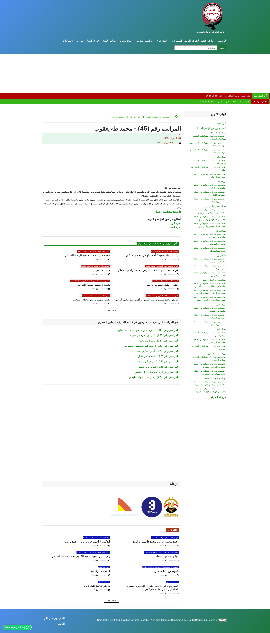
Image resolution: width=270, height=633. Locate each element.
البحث (61, 623)
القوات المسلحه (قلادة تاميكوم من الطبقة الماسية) (162, 266)
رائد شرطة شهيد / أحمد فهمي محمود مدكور (152, 255)
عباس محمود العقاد (167, 556)
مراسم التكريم (144, 40)
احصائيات (68, 40)
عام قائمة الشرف (103, 567)
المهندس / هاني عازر (166, 571)
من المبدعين (221, 304)
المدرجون (162, 40)
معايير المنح (109, 40)
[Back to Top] (5, 627)
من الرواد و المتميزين (217, 353)
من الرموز (221, 255)
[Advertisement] (185, 73)
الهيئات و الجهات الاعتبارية (215, 378)
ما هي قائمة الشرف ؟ (97, 585)
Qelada (190, 620)
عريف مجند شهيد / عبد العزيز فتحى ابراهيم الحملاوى (147, 270)
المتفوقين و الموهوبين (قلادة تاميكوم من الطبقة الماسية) (160, 567)
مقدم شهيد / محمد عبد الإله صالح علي (87, 255)
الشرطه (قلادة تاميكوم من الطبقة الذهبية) (164, 251)
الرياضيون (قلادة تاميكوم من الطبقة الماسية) (95, 266)
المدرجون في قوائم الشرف (210, 128)
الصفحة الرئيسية (100, 571)
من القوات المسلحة (218, 132)
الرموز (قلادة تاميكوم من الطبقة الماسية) (165, 538)
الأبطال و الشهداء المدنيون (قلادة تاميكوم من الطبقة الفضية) (90, 281)
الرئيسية (222, 40)
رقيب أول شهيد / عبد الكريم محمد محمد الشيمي (80, 556)
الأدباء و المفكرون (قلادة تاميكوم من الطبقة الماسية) (161, 552)
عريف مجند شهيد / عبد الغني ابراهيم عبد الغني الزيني (147, 299)
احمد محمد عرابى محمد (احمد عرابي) (156, 541)
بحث (222, 47)
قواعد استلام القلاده (88, 40)
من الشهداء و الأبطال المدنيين (214, 280)
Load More (111, 310)
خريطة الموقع (218, 397)
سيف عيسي (102, 270)
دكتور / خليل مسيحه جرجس (162, 284)
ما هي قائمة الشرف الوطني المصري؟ (192, 40)
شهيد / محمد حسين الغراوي (93, 284)
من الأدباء (222, 181)
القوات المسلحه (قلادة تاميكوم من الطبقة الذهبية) (93, 251)
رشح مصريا (126, 40)
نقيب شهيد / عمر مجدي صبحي (91, 299)
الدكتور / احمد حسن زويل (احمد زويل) (87, 541)
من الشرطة (221, 231)
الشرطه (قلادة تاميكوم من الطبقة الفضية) (95, 296)
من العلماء (221, 157)
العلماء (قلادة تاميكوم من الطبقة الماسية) (96, 538)
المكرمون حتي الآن (54, 618)
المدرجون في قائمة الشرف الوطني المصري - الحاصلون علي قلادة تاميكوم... (151, 587)
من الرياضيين (220, 329)
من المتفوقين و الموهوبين (215, 206)
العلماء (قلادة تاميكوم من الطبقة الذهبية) (165, 281)
